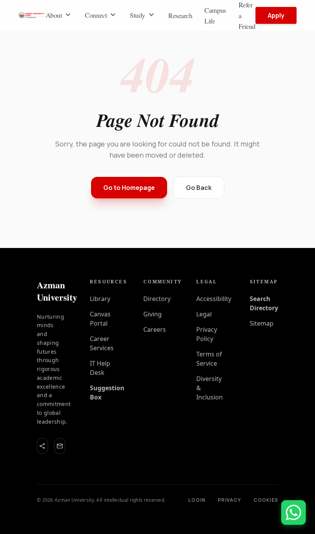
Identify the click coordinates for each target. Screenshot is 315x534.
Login (197, 500)
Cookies (266, 500)
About (59, 15)
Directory (157, 298)
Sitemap (262, 323)
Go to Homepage (129, 187)
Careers (154, 329)
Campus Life (215, 15)
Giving (152, 314)
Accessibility (213, 298)
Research (180, 15)
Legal (204, 314)
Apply (276, 15)
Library (100, 298)
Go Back (199, 187)
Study (143, 15)
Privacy (229, 500)
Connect (101, 15)
